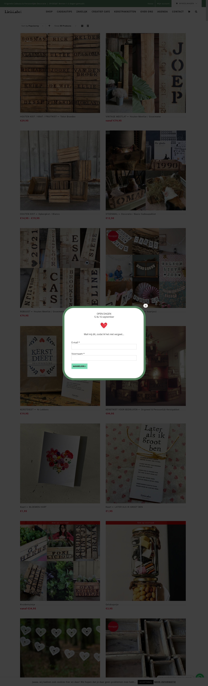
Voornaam (78, 353)
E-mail (75, 342)
